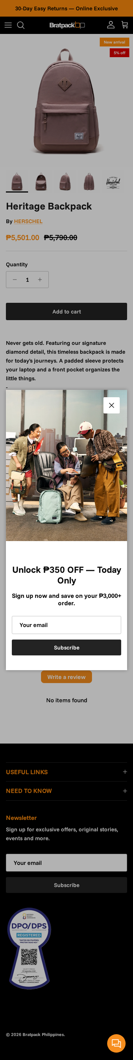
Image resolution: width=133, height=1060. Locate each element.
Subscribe (66, 647)
